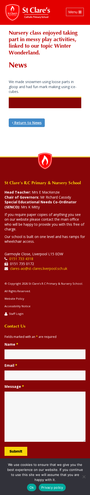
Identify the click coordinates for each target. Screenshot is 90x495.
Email (10, 365)
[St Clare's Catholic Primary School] (27, 12)
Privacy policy (52, 487)
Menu (76, 12)
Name (11, 344)
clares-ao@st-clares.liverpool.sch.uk (38, 268)
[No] (83, 476)
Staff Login (16, 314)
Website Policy (14, 298)
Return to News (27, 122)
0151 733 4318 (21, 258)
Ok (32, 487)
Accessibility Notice (17, 306)
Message (14, 386)
